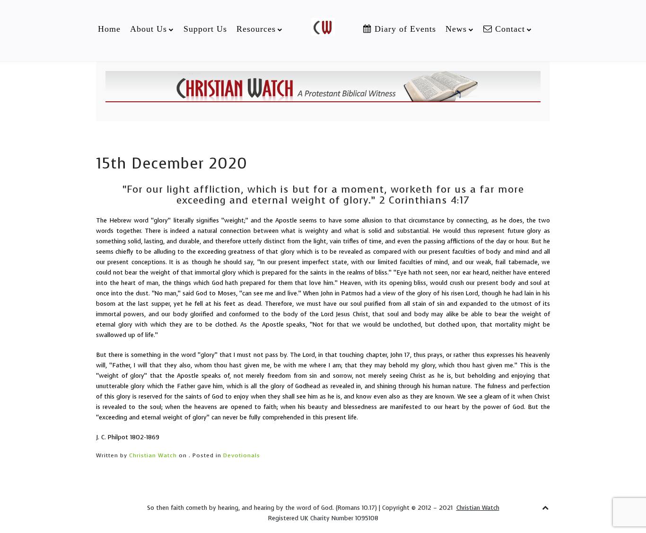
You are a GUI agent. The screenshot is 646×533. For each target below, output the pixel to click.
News (456, 29)
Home (109, 29)
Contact (508, 29)
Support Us (205, 29)
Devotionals (241, 455)
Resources (256, 29)
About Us (148, 29)
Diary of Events (404, 29)
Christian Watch (153, 455)
